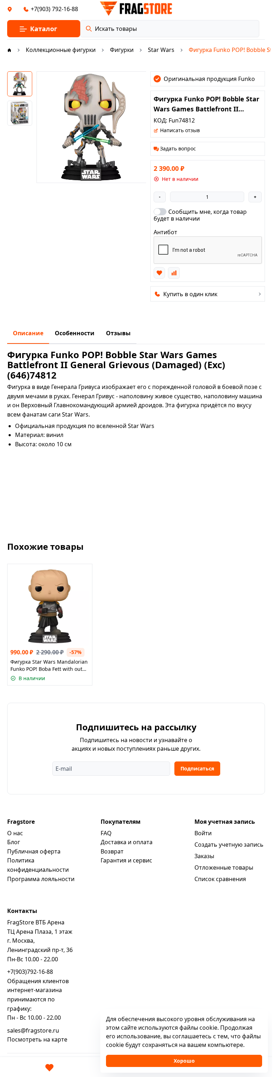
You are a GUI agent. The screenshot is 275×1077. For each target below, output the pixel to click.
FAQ (106, 833)
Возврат (112, 851)
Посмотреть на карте (37, 1039)
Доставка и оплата (127, 842)
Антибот (165, 232)
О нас (15, 833)
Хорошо (184, 1060)
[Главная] (9, 50)
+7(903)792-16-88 (30, 972)
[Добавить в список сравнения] (173, 273)
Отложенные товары (223, 867)
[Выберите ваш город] (9, 9)
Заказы (204, 856)
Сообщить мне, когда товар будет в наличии (200, 215)
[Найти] (88, 28)
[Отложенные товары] (49, 1067)
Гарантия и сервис (126, 860)
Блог (13, 842)
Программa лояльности (40, 879)
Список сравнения (220, 879)
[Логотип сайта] (136, 8)
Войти (203, 833)
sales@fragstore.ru (33, 1030)
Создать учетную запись (229, 844)
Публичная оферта (34, 851)
